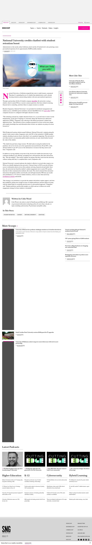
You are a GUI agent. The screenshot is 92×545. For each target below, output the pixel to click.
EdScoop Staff (74, 86)
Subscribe (85, 28)
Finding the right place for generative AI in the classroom (33, 469)
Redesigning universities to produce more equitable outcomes (76, 255)
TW (81, 539)
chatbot (19, 214)
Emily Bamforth (71, 233)
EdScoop (5, 22)
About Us (5, 536)
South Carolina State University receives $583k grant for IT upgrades (35, 332)
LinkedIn (84, 539)
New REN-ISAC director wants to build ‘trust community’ (56, 469)
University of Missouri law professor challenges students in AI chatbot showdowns (38, 229)
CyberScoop (41, 22)
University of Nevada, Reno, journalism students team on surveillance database (77, 82)
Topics (32, 28)
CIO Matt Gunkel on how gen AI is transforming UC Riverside (12, 469)
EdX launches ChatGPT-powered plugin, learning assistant (78, 103)
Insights (56, 28)
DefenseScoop (31, 22)
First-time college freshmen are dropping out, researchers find (76, 246)
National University (30, 214)
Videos (50, 28)
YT (88, 539)
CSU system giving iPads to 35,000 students (77, 238)
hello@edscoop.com (84, 536)
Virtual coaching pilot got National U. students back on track (75, 230)
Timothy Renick (71, 258)
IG (85, 539)
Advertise (80, 22)
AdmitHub (34, 101)
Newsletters (81, 523)
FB (78, 539)
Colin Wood (7, 51)
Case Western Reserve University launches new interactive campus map (78, 93)
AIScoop (13, 22)
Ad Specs (80, 530)
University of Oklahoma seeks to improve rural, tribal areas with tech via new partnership (37, 342)
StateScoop (51, 22)
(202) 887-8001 (81, 533)
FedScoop (22, 22)
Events (39, 28)
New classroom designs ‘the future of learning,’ (79, 469)
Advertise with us (83, 526)
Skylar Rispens (21, 345)
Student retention (9, 214)
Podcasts (44, 28)
